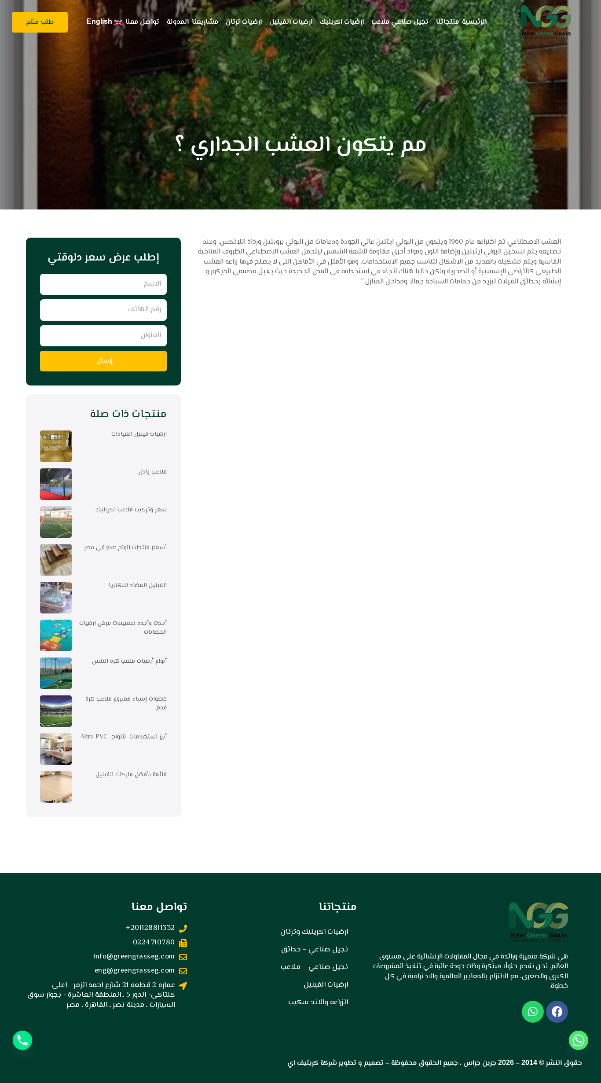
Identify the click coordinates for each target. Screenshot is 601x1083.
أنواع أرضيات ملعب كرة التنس (129, 661)
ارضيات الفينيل (290, 22)
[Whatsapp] (578, 1040)
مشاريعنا (205, 22)
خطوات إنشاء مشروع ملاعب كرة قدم (126, 703)
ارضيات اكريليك (342, 22)
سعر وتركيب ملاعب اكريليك (131, 510)
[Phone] (22, 1040)
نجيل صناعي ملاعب (400, 22)
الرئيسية (474, 22)
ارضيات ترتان (244, 22)
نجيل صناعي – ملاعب (314, 967)
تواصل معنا (142, 22)
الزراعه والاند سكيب (318, 1002)
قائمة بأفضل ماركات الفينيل (131, 775)
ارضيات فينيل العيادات (139, 434)
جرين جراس (479, 1063)
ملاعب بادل (153, 472)
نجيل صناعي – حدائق (314, 949)
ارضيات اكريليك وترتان (314, 932)
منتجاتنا (447, 22)
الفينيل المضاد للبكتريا (138, 586)
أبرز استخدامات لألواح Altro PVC (124, 737)
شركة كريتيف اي (312, 1063)
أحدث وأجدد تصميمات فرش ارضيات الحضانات (123, 628)
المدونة (178, 22)
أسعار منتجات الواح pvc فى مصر (125, 548)
